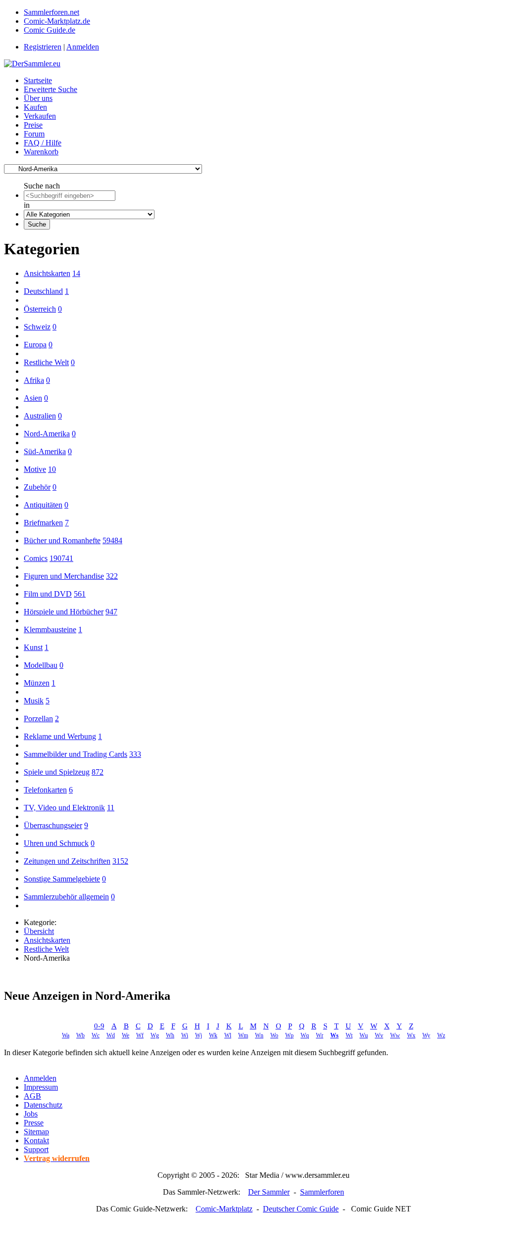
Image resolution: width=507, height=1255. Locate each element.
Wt (349, 1035)
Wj (198, 1035)
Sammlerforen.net (51, 12)
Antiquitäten (43, 505)
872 (97, 772)
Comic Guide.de (49, 30)
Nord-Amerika (47, 433)
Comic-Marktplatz (224, 1209)
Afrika (34, 380)
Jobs (31, 1114)
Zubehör (37, 487)
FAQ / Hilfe (42, 143)
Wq (305, 1035)
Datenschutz (43, 1105)
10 (52, 469)
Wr (319, 1035)
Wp (289, 1035)
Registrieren (42, 47)
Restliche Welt (46, 362)
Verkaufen (40, 116)
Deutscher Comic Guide (301, 1209)
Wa (65, 1035)
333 (135, 754)
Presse (34, 1122)
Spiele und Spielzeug (57, 772)
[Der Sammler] (32, 63)
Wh (170, 1035)
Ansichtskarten (47, 273)
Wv (379, 1035)
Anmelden (82, 47)
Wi (184, 1035)
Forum (34, 134)
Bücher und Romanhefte (62, 540)
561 (80, 594)
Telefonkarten (45, 790)
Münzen (37, 683)
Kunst (33, 647)
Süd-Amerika (45, 451)
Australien (40, 416)
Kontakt (36, 1140)
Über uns (38, 98)
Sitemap (36, 1131)
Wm (243, 1035)
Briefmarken (43, 522)
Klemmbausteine (50, 629)
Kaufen (35, 107)
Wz (441, 1035)
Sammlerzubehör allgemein (66, 896)
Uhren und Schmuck (56, 843)
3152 (120, 861)
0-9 (99, 1026)
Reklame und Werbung (60, 736)
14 (76, 273)
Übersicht (39, 931)
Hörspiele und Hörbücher (63, 611)
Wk (213, 1035)
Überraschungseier (53, 825)
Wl (227, 1035)
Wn (259, 1035)
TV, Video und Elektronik (64, 807)
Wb (80, 1035)
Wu (363, 1035)
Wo (274, 1035)
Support (36, 1149)
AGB (32, 1096)
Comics (36, 558)
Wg (155, 1035)
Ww (395, 1035)
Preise (33, 125)
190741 (61, 558)
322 (112, 576)
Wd (110, 1035)
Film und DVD (48, 594)
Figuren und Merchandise (64, 576)
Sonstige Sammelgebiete (62, 879)
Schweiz (37, 327)
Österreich (40, 309)
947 (111, 611)
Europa (35, 344)
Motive (35, 469)
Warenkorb (41, 151)
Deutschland (43, 291)
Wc (96, 1035)
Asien (33, 398)
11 (110, 807)
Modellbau (40, 665)
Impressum (41, 1087)
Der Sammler (269, 1192)
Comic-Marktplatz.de (57, 21)
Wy (426, 1035)
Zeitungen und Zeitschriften (67, 861)
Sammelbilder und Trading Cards (75, 754)
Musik (34, 701)
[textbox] (69, 195)
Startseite (38, 80)
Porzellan (38, 718)
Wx (411, 1035)
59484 (112, 540)
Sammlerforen (322, 1192)
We (125, 1035)
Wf (140, 1035)
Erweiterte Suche (50, 89)
